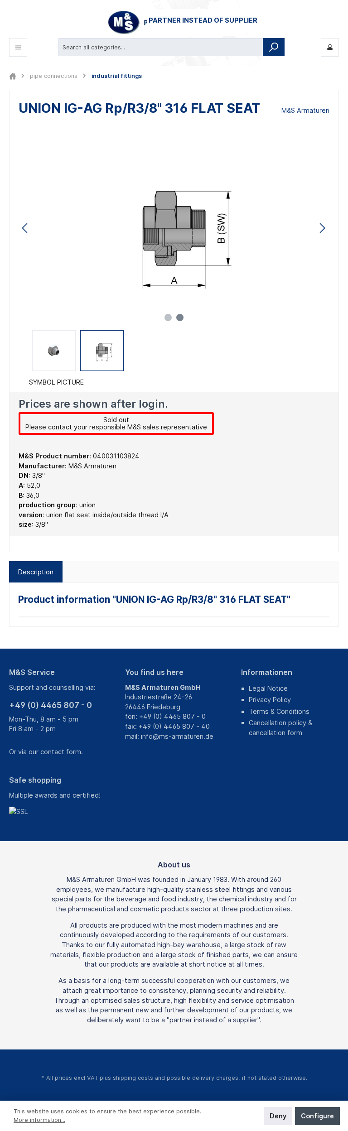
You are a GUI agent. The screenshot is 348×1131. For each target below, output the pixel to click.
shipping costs (133, 1077)
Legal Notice (268, 688)
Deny (278, 1116)
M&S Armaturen (305, 110)
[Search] (274, 47)
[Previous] (25, 228)
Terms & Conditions (279, 711)
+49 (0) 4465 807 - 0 (50, 705)
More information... (39, 1120)
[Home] (12, 75)
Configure (317, 1116)
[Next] (322, 228)
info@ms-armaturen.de (177, 736)
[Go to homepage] (174, 22)
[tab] (36, 572)
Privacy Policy (270, 699)
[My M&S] (330, 47)
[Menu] (18, 47)
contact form (60, 752)
